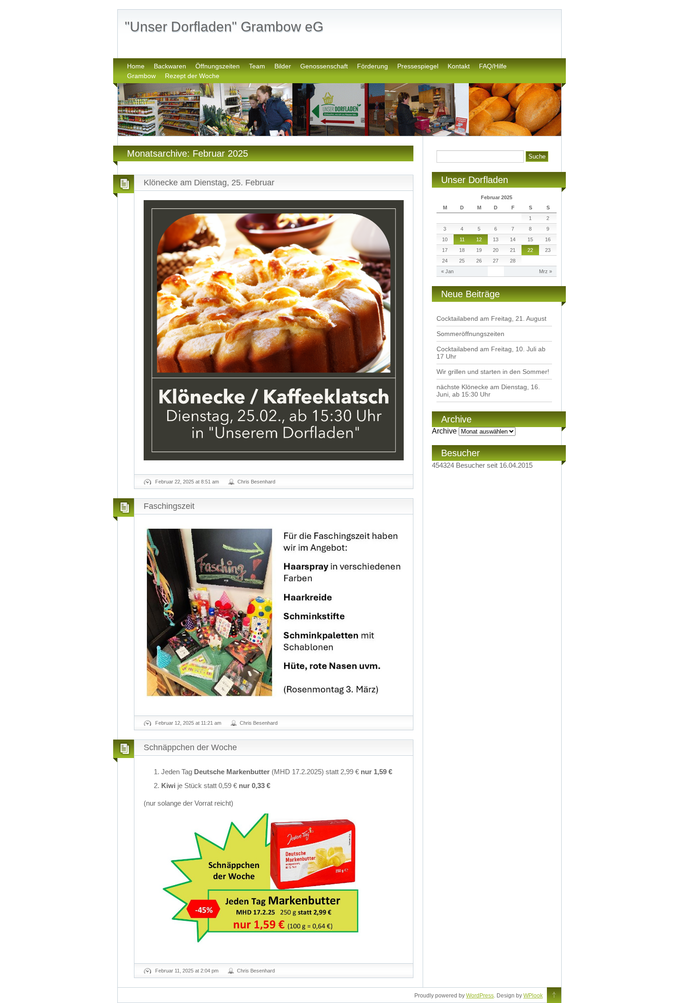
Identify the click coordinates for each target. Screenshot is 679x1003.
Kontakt (459, 66)
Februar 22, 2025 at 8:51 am (187, 481)
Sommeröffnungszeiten (470, 333)
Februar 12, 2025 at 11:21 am (188, 723)
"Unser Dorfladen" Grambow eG (224, 26)
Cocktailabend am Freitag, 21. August (491, 318)
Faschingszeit (169, 506)
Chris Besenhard (256, 481)
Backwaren (170, 66)
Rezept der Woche (192, 76)
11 (462, 239)
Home (136, 66)
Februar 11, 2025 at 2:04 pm (186, 970)
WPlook (533, 995)
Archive (444, 431)
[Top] (554, 995)
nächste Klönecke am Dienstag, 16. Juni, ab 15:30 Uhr (488, 390)
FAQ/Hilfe (493, 66)
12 (479, 239)
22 (530, 250)
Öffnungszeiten (217, 66)
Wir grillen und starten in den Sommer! (492, 371)
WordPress (480, 995)
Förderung (372, 66)
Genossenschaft (324, 66)
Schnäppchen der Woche (190, 747)
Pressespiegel (417, 66)
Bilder (282, 66)
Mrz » (545, 271)
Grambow (141, 76)
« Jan (447, 271)
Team (257, 66)
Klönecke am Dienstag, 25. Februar (209, 182)
